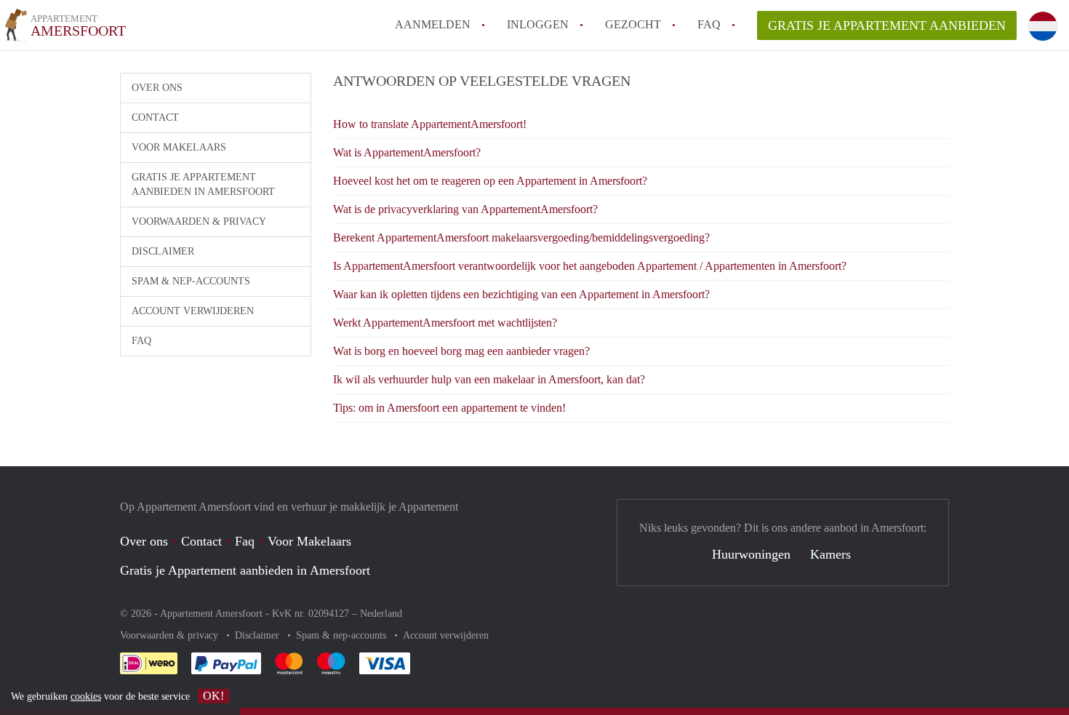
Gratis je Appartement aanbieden (887, 25)
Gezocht (633, 24)
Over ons (157, 87)
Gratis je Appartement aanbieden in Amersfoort (203, 184)
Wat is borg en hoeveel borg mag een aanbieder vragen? (461, 351)
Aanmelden (433, 24)
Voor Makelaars (179, 147)
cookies (86, 696)
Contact (155, 117)
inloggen (538, 24)
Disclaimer (163, 251)
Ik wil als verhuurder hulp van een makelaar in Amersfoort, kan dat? (489, 379)
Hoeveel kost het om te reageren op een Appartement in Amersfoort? (490, 181)
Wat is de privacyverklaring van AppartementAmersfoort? (465, 209)
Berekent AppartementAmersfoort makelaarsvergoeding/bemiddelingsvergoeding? (521, 237)
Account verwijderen (193, 310)
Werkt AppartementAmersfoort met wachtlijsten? (445, 322)
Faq (245, 541)
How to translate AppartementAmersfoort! (430, 124)
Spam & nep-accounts (191, 281)
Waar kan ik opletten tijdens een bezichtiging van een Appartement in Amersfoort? (521, 294)
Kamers (830, 554)
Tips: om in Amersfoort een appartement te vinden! (449, 408)
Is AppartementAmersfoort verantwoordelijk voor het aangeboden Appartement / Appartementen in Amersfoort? (589, 266)
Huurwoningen (751, 554)
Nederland (381, 613)
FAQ (709, 24)
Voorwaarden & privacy (199, 221)
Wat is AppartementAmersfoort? (407, 152)
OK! (213, 696)
